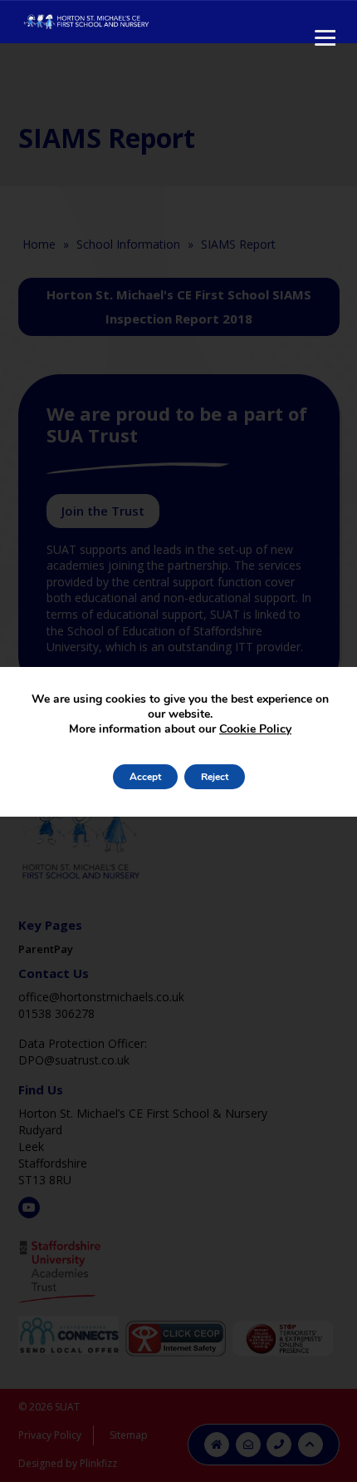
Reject (214, 776)
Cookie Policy (255, 729)
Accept (145, 776)
